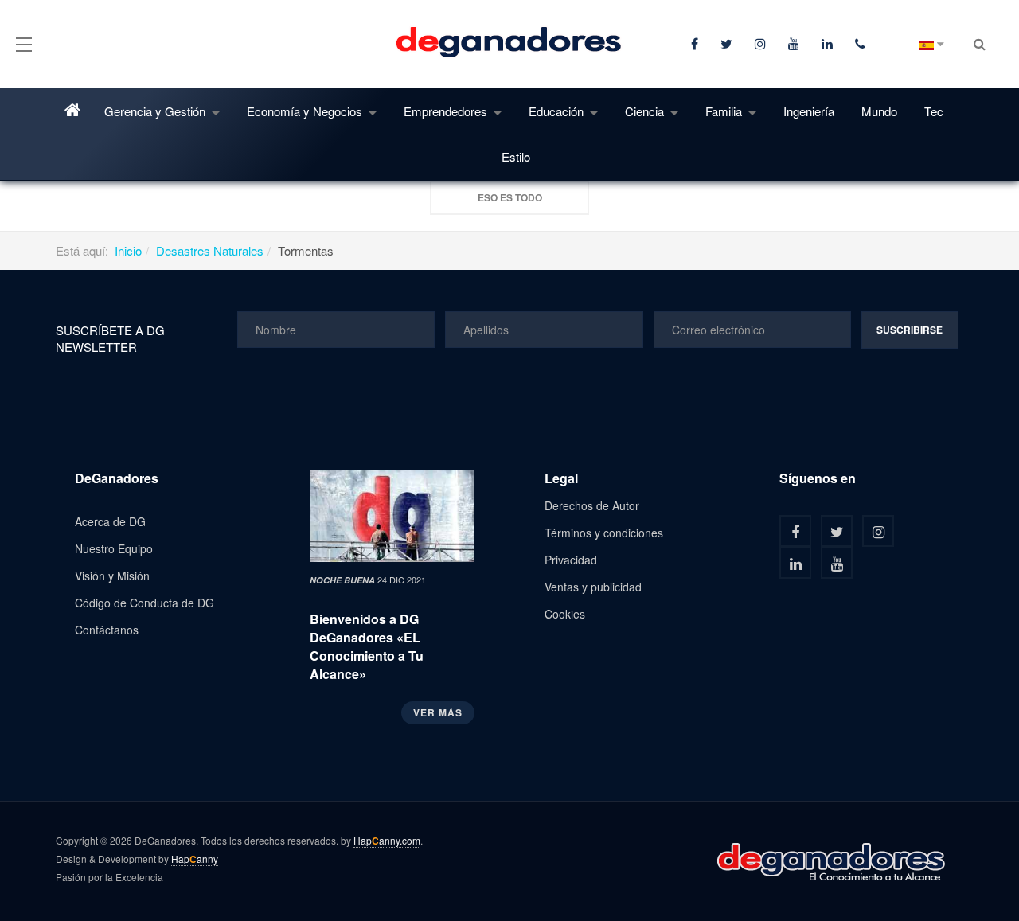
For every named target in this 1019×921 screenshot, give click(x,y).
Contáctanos (107, 630)
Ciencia (646, 111)
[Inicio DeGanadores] (74, 110)
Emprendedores (447, 111)
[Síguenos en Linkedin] (795, 563)
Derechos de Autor (592, 505)
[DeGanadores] (509, 43)
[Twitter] (728, 43)
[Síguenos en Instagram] (878, 531)
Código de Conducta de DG (144, 603)
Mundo (879, 111)
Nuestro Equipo (114, 548)
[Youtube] (795, 43)
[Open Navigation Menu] (24, 43)
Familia (725, 111)
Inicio (128, 250)
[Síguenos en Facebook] (795, 531)
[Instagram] (762, 43)
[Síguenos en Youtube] (837, 563)
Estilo (516, 156)
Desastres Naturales (210, 250)
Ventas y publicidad (593, 587)
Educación (558, 111)
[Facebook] (696, 43)
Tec (933, 111)
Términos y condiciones (604, 533)
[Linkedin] (829, 43)
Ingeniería (808, 111)
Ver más (438, 712)
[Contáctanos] (862, 43)
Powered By (832, 861)
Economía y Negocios (306, 111)
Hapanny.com (386, 840)
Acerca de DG (110, 521)
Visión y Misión (112, 575)
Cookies (565, 614)
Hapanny (194, 859)
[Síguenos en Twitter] (837, 531)
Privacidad (571, 560)
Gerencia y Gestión (156, 111)
